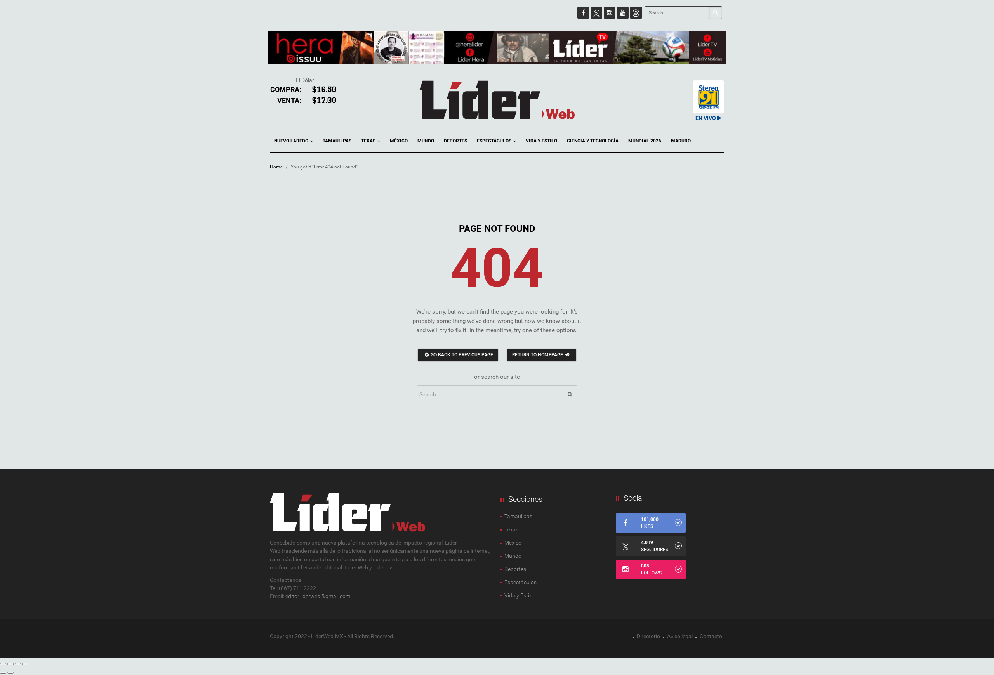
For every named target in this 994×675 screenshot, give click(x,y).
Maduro (681, 141)
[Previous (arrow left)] (3, 673)
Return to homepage (537, 354)
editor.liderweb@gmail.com (317, 596)
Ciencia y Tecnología (593, 141)
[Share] (10, 664)
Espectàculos (520, 582)
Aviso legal (680, 636)
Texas (369, 141)
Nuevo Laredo (291, 141)
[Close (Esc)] (3, 664)
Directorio (648, 636)
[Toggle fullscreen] (18, 664)
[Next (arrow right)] (10, 673)
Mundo (425, 141)
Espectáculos (495, 141)
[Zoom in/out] (25, 664)
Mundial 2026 (644, 141)
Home (276, 167)
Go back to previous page (462, 354)
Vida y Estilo (541, 141)
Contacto (711, 636)
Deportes (455, 141)
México (399, 141)
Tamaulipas (337, 141)
